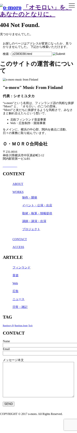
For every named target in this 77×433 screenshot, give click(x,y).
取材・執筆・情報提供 (37, 213)
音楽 (16, 275)
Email (6, 349)
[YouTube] (16, 165)
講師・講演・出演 (34, 221)
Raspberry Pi (8, 326)
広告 (16, 291)
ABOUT (18, 184)
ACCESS (18, 247)
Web (15, 283)
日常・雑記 (20, 307)
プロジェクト (31, 229)
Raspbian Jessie (21, 326)
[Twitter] (13, 165)
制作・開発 (29, 197)
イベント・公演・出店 (37, 205)
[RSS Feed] (10, 165)
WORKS (18, 192)
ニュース (18, 299)
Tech (30, 326)
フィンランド (21, 267)
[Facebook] (4, 165)
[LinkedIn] (7, 165)
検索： (7, 53)
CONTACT (20, 239)
